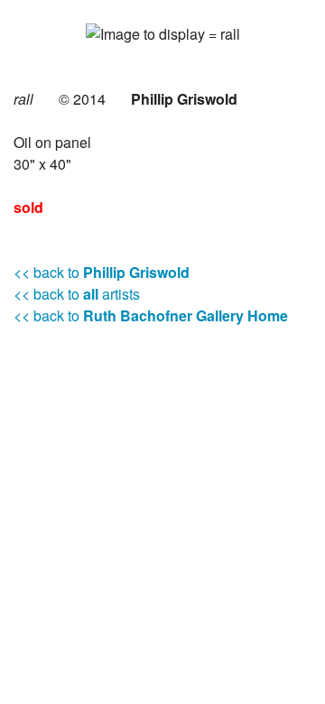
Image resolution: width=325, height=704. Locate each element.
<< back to (102, 272)
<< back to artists (77, 293)
